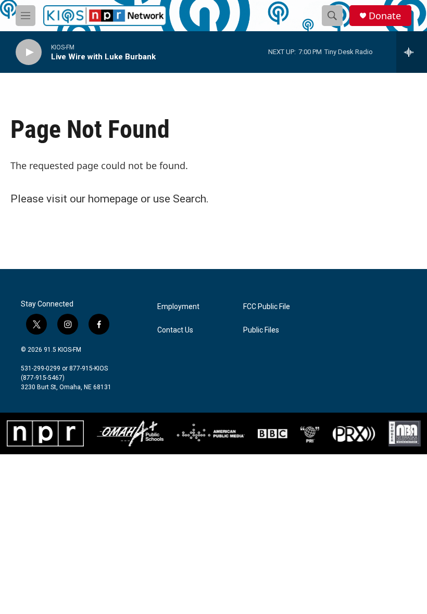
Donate (385, 15)
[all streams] (411, 52)
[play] (28, 52)
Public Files (261, 330)
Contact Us (175, 330)
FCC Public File (266, 307)
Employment (178, 307)
